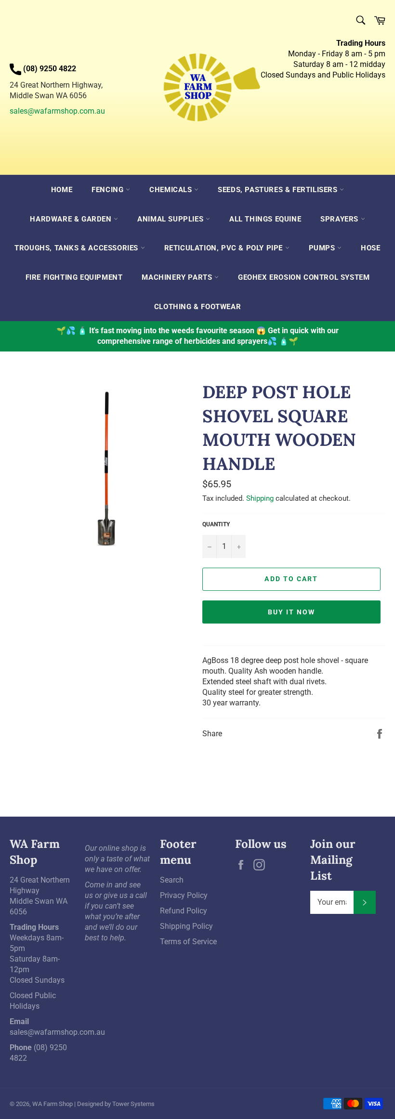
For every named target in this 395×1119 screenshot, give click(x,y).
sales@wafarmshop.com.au (57, 111)
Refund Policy (183, 910)
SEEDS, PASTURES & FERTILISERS (279, 189)
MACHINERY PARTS (178, 277)
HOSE (370, 248)
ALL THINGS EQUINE (265, 219)
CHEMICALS (171, 189)
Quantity (216, 524)
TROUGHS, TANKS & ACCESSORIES (77, 248)
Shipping (260, 498)
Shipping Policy (186, 926)
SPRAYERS (340, 219)
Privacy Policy (184, 895)
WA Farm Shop (52, 1103)
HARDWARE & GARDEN (72, 219)
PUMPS (323, 248)
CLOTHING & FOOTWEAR (197, 306)
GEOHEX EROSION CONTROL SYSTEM (303, 277)
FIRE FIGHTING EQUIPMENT (74, 277)
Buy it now (292, 612)
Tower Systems (133, 1103)
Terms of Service (188, 941)
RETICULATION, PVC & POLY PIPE (224, 248)
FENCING (109, 189)
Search (172, 880)
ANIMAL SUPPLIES (171, 219)
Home (61, 189)
